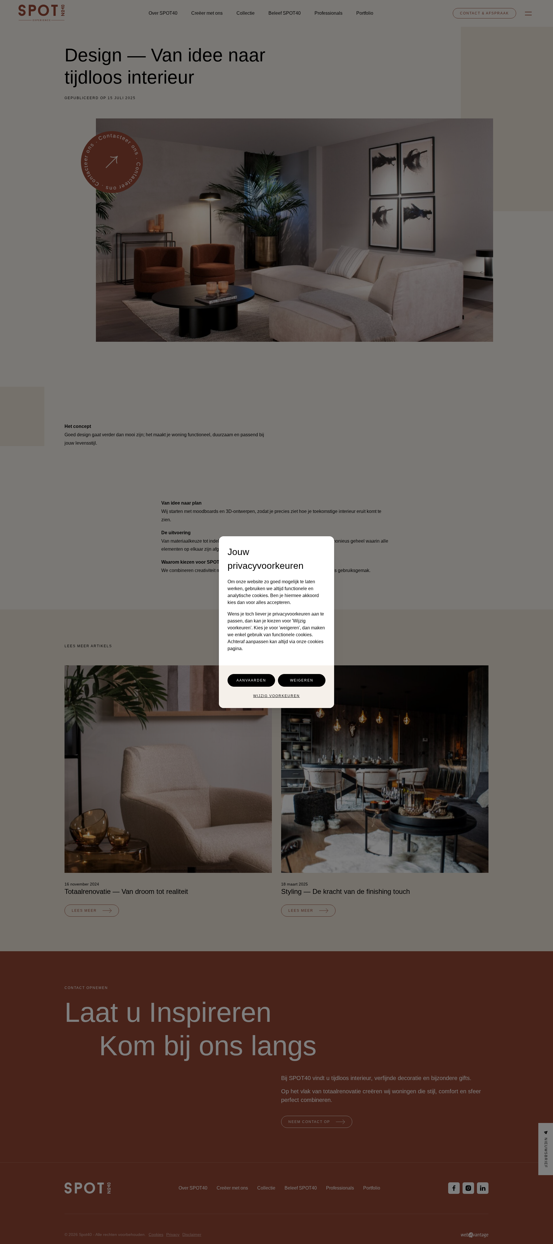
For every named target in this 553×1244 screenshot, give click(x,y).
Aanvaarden (251, 680)
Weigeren (301, 680)
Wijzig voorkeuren (276, 696)
